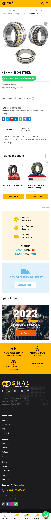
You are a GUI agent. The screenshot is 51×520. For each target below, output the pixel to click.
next (47, 156)
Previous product (43, 206)
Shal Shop (13, 11)
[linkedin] (15, 391)
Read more (13, 196)
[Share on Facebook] (3, 119)
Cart (16, 517)
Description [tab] (9, 129)
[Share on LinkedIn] (16, 119)
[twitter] (22, 391)
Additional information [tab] (25, 129)
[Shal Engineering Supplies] (9, 3)
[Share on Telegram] (29, 119)
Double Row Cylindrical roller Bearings (24, 111)
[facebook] (2, 391)
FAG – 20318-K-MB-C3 (12, 185)
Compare (36, 517)
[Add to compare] (33, 98)
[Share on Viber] (25, 119)
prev (43, 156)
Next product (47, 206)
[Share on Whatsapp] (20, 119)
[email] (3, 504)
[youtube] (28, 391)
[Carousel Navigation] (45, 156)
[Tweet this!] (8, 119)
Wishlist (25, 517)
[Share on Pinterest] (12, 119)
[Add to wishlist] (14, 98)
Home (4, 11)
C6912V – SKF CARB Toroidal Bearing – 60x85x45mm (35, 187)
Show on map (7, 409)
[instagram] (9, 391)
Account (5, 518)
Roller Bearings (26, 11)
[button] (46, 24)
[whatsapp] (16, 504)
